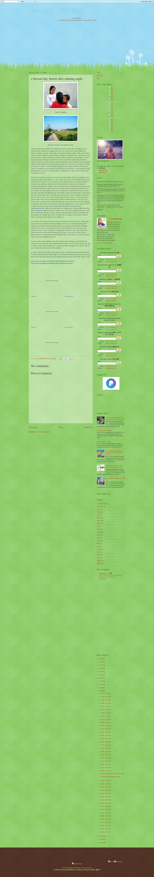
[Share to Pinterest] (72, 359)
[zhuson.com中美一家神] (111, 108)
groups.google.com (111, 262)
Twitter (83, 868)
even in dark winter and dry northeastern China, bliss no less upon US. (115, 452)
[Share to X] (68, 359)
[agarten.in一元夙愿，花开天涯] (111, 98)
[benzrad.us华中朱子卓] (111, 90)
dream (99, 521)
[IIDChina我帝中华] (111, 110)
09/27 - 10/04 (105, 726)
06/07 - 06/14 (105, 758)
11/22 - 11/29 (105, 706)
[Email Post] (60, 359)
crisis (98, 515)
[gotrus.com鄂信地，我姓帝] (111, 104)
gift (98, 526)
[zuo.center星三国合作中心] (111, 128)
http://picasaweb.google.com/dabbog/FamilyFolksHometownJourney (52, 261)
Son (98, 552)
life (98, 538)
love (98, 541)
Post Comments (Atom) (44, 432)
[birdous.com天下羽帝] (111, 116)
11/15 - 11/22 (105, 710)
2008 (100, 836)
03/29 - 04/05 (105, 793)
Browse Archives (110, 260)
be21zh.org (63, 206)
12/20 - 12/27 (105, 697)
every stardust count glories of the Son (115, 479)
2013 (100, 678)
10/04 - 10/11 (105, 722)
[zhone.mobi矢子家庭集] (111, 112)
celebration (100, 506)
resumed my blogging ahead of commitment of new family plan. (115, 418)
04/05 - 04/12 (105, 790)
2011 (100, 684)
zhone (98, 558)
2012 (100, 681)
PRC (98, 543)
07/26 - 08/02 (105, 742)
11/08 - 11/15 (105, 713)
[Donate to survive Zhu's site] (111, 389)
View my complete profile (104, 243)
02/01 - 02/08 (105, 819)
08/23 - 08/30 (105, 732)
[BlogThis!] (66, 359)
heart (98, 535)
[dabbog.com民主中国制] (111, 123)
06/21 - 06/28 (105, 751)
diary (98, 518)
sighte (98, 549)
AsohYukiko (100, 503)
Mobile (78, 868)
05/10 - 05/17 (105, 771)
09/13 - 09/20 (105, 729)
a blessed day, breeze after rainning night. (112, 773)
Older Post (88, 427)
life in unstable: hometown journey (110, 777)
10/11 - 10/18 (105, 719)
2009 (100, 691)
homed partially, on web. (104, 441)
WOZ (98, 555)
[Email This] (64, 359)
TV (74, 868)
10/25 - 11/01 (105, 716)
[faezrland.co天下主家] (111, 121)
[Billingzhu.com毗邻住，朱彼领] (111, 106)
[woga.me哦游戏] (111, 126)
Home (61, 427)
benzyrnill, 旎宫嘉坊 (56, 9)
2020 (100, 659)
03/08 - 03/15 (105, 803)
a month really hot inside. (104, 430)
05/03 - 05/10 (105, 781)
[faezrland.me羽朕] (111, 94)
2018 (100, 662)
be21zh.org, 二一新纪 (105, 573)
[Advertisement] (77, 35)
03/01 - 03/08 (105, 806)
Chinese (99, 512)
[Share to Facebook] (70, 359)
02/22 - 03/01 (105, 809)
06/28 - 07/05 (105, 748)
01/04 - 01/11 (105, 832)
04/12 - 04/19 (105, 787)
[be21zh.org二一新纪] (111, 88)
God (98, 529)
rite (98, 546)
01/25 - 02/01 (105, 822)
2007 (100, 839)
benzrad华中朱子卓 (115, 219)
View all (33, 296)
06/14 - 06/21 (105, 755)
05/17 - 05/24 (105, 767)
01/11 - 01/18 (105, 829)
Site (98, 78)
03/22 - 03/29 (105, 797)
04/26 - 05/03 (105, 784)
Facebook (89, 868)
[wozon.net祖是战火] (111, 119)
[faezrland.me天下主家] (77, 864)
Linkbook (100, 75)
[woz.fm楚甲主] (111, 132)
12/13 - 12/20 (105, 700)
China (98, 509)
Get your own (69, 296)
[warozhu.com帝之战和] (111, 130)
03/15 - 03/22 (105, 800)
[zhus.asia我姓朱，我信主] (111, 96)
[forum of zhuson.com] (118, 862)
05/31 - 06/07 (105, 761)
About (64, 868)
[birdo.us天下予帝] (111, 114)
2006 (100, 843)
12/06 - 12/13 (105, 703)
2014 (100, 675)
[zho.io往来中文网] (111, 92)
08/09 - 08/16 (105, 739)
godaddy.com (40, 208)
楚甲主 (99, 563)
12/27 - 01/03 (105, 694)
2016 (100, 668)
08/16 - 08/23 (105, 735)
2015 (100, 672)
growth (99, 532)
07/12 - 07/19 (105, 745)
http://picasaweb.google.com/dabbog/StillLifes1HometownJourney (52, 263)
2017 (100, 665)
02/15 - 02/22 (105, 813)
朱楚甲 (99, 561)
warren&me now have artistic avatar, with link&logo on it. (114, 466)
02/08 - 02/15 (105, 816)
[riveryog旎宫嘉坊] (111, 100)
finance (99, 523)
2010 (100, 688)
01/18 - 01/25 (105, 826)
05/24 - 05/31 (105, 764)
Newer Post (33, 427)
